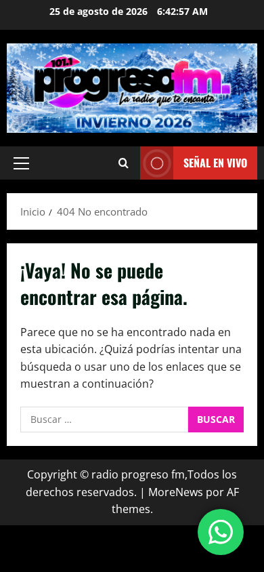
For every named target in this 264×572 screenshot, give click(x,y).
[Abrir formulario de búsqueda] (123, 163)
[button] (21, 163)
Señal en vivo (215, 163)
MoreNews (175, 492)
